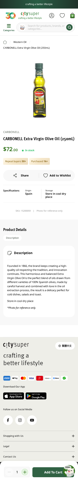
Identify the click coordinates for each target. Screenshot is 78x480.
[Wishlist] (62, 15)
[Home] (5, 42)
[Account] (52, 15)
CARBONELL (11, 132)
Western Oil (19, 42)
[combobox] (46, 27)
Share (25, 175)
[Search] (69, 27)
